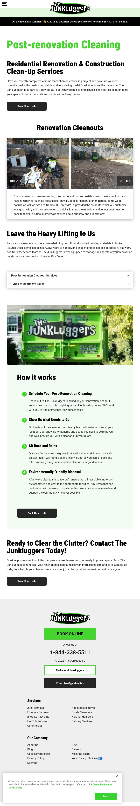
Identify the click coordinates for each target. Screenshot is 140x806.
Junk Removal (36, 707)
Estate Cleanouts (82, 712)
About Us (32, 744)
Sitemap (32, 762)
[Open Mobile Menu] (4, 4)
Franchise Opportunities (70, 683)
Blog (30, 749)
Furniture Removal (38, 712)
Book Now (23, 106)
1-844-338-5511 (70, 652)
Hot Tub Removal (37, 721)
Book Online (70, 633)
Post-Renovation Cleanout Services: (34, 275)
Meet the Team (81, 753)
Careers (76, 749)
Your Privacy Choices (84, 758)
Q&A (74, 744)
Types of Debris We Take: (27, 283)
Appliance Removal (83, 707)
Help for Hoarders (82, 716)
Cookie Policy (15, 787)
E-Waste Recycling (38, 716)
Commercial (34, 725)
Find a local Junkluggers (70, 670)
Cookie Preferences (102, 784)
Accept (106, 796)
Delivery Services (82, 721)
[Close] (117, 776)
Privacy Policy (35, 758)
